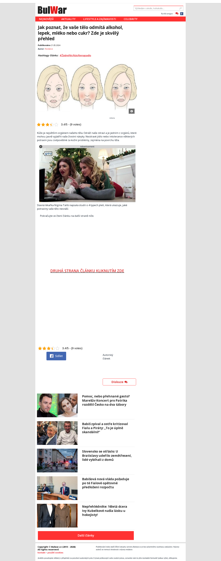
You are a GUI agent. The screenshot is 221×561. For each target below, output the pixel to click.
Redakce (49, 48)
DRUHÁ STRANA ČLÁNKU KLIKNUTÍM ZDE (87, 270)
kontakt (41, 552)
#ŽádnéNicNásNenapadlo (75, 55)
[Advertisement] (87, 242)
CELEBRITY (130, 19)
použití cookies (55, 552)
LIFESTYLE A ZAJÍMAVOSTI (99, 19)
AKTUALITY (68, 19)
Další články (86, 535)
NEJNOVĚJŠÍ (46, 19)
